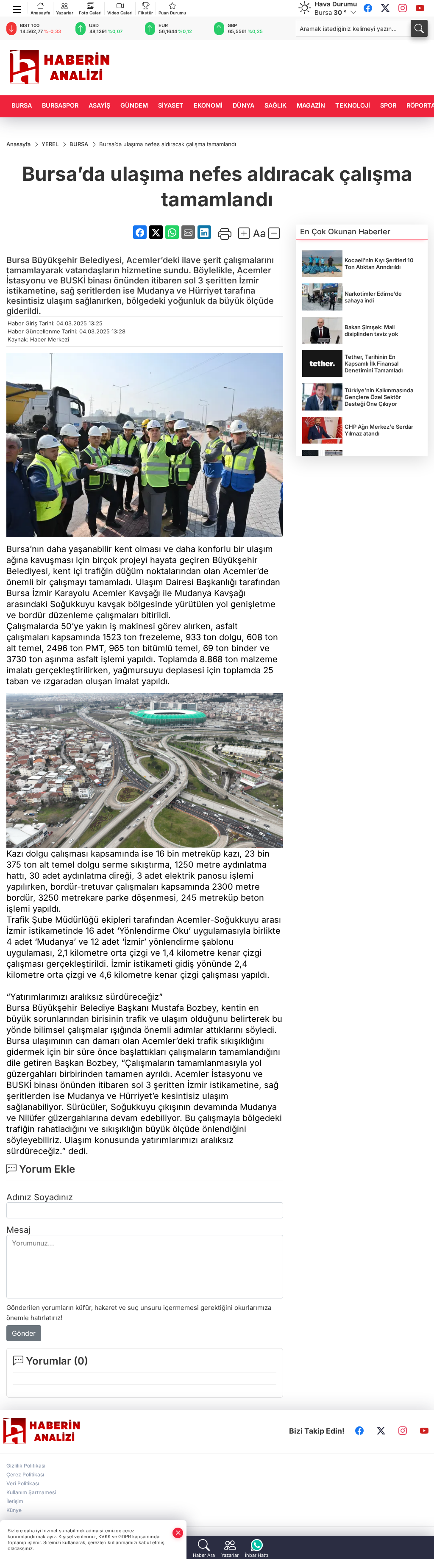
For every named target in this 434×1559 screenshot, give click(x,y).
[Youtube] (420, 8)
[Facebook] (368, 8)
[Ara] (419, 28)
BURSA (21, 105)
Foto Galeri (90, 12)
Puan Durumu (172, 12)
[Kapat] (178, 1533)
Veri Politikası (22, 1483)
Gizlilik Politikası (25, 1465)
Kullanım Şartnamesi (31, 1492)
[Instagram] (402, 8)
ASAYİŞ (99, 105)
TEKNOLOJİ (352, 105)
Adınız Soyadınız (39, 1197)
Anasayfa (40, 12)
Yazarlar (64, 12)
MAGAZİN (311, 105)
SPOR (388, 105)
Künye (14, 1510)
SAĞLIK (275, 105)
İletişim (14, 1501)
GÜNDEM (134, 105)
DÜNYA (243, 105)
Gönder (24, 1333)
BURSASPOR (60, 105)
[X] (385, 8)
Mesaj (18, 1230)
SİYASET (171, 105)
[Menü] (17, 8)
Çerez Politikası (25, 1474)
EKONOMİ (208, 105)
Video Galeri (120, 12)
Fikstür (145, 12)
